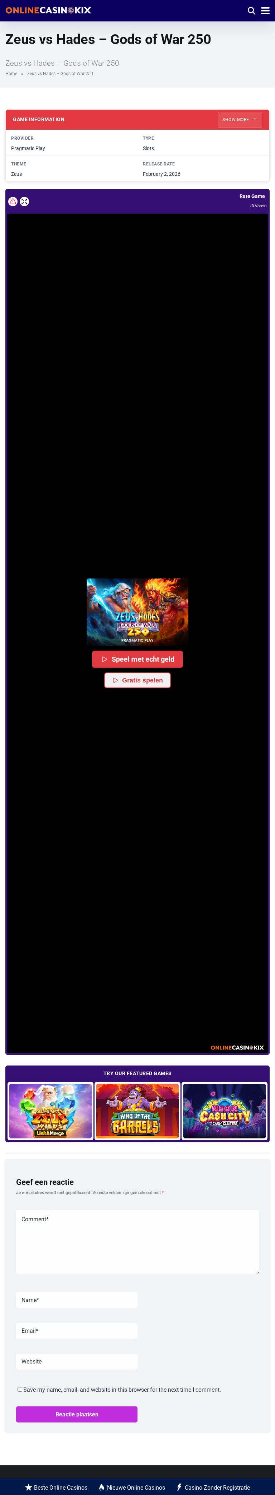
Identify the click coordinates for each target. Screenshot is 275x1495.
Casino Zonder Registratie (217, 1487)
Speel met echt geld (143, 659)
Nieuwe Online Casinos (136, 1487)
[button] (137, 612)
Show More (236, 119)
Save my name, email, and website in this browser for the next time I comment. (122, 1389)
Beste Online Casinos (60, 1487)
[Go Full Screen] (24, 201)
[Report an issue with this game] (13, 201)
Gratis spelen (142, 680)
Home (11, 73)
